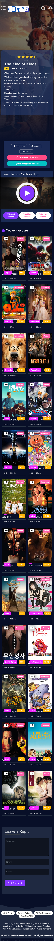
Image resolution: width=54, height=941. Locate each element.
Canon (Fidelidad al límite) (40, 565)
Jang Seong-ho (20, 93)
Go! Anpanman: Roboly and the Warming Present (40, 468)
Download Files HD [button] (28, 157)
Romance (45, 579)
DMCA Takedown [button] (43, 913)
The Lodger (7, 565)
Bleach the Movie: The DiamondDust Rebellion (40, 420)
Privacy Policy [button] (24, 913)
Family (43, 83)
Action (20, 239)
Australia (35, 321)
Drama (36, 83)
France (8, 321)
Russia (8, 467)
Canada (8, 370)
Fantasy (7, 86)
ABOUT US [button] (7, 913)
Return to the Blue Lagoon (40, 517)
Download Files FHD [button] (28, 163)
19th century (16, 102)
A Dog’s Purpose (10, 371)
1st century (28, 102)
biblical (16, 105)
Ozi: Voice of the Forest (13, 322)
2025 (12, 90)
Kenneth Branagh (18, 96)
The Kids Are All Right (38, 760)
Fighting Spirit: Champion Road (40, 274)
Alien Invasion (8, 809)
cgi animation (26, 105)
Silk (29, 809)
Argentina (35, 370)
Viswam (5, 614)
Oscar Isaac (32, 96)
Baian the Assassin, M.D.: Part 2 (14, 274)
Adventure (16, 83)
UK (6, 808)
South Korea (19, 80)
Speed (5, 760)
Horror (20, 774)
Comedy (46, 287)
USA (33, 516)
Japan (7, 273)
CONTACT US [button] (27, 916)
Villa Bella (6, 517)
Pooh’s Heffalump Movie (39, 711)
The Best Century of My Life (14, 420)
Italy (7, 418)
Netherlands (36, 662)
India (7, 613)
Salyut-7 (6, 468)
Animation (27, 83)
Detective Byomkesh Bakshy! (14, 711)
